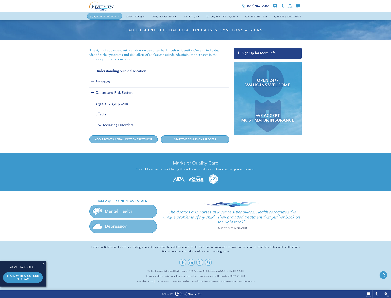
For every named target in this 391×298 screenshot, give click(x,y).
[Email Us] (275, 6)
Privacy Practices (162, 281)
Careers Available (287, 16)
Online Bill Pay (256, 16)
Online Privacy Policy (180, 281)
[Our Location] (282, 6)
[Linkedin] (191, 262)
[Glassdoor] (208, 262)
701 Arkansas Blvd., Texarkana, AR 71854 (208, 271)
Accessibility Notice (145, 281)
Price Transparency (228, 281)
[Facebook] (183, 262)
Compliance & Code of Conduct (205, 281)
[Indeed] (200, 262)
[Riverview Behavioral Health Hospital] (135, 6)
